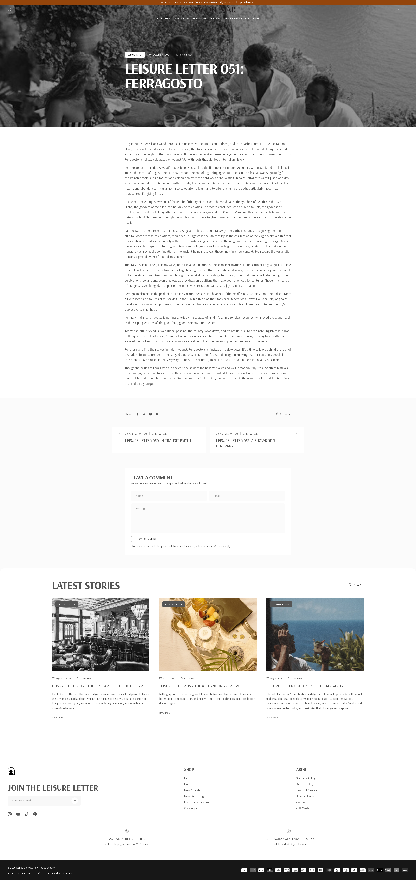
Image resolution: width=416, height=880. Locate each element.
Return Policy (304, 784)
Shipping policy (54, 873)
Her (186, 784)
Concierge (190, 808)
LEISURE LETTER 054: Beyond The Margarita (305, 686)
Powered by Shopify (44, 867)
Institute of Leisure (196, 802)
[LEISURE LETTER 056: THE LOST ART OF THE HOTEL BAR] (101, 634)
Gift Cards (302, 808)
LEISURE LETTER (135, 54)
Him (186, 778)
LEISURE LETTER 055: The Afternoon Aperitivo (199, 686)
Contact (301, 802)
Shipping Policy (305, 778)
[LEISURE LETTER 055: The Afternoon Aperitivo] (208, 634)
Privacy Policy (194, 546)
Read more (57, 717)
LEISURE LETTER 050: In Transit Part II (158, 440)
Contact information (70, 873)
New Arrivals (192, 790)
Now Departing (194, 796)
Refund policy (13, 873)
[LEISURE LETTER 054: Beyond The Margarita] (315, 634)
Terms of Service (215, 546)
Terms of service (39, 873)
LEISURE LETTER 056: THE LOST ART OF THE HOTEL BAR (97, 686)
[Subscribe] (75, 800)
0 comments (285, 414)
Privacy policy (26, 873)
